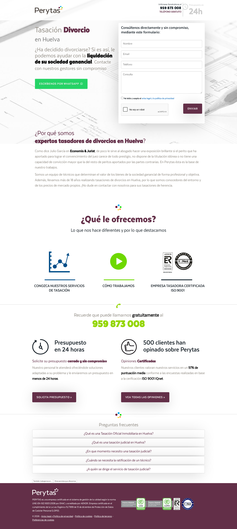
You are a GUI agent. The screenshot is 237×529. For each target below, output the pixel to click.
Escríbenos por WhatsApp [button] (59, 83)
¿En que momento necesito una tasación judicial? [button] (118, 451)
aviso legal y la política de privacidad (158, 98)
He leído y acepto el (148, 98)
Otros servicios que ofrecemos (65, 481)
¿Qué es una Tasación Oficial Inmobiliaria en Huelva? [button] (118, 433)
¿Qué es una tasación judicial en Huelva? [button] (118, 442)
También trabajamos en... (42, 481)
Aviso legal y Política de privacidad (57, 516)
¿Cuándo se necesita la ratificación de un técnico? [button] (118, 460)
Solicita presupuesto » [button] (54, 397)
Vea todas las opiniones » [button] (145, 397)
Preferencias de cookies (43, 520)
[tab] (118, 433)
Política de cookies (83, 516)
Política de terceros (103, 516)
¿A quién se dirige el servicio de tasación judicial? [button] (118, 469)
